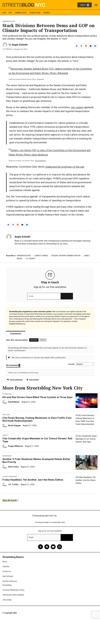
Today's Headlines (9, 476)
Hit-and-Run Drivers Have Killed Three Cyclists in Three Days (37, 397)
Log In (82, 5)
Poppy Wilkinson (15, 446)
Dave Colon (13, 467)
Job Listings (7, 600)
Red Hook (6, 414)
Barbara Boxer (8, 21)
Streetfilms (35, 13)
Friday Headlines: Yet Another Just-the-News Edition (32, 479)
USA (4, 13)
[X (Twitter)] (40, 546)
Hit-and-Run (7, 394)
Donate (46, 13)
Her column (77, 107)
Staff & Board (7, 576)
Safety (5, 435)
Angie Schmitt (20, 44)
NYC (10, 13)
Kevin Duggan (14, 425)
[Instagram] (59, 546)
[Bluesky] (53, 546)
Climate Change (41, 256)
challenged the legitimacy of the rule (64, 166)
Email (31, 296)
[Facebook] (46, 546)
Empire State (21, 13)
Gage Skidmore (40, 161)
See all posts (9, 500)
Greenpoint (7, 456)
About (4, 562)
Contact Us (6, 571)
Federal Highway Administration (65, 256)
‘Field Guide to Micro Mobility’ (13, 595)
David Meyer (14, 402)
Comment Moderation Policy (13, 590)
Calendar (5, 567)
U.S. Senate (30, 259)
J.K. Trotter (13, 484)
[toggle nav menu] (96, 5)
